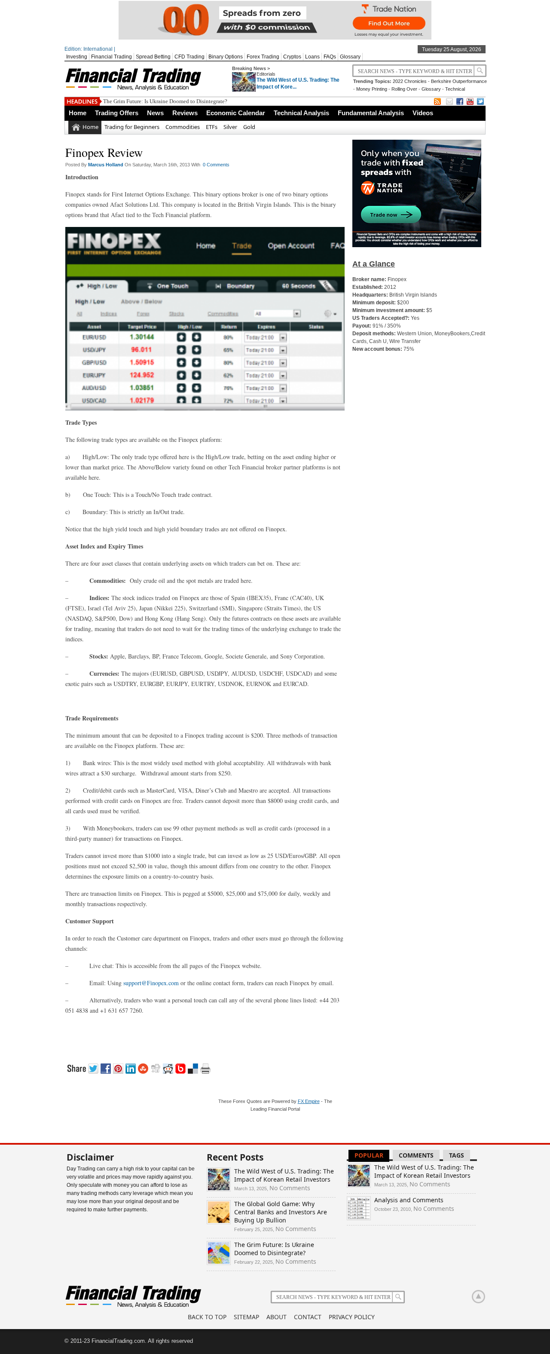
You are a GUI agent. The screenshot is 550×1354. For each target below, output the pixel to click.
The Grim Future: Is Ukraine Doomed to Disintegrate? (165, 101)
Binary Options (225, 57)
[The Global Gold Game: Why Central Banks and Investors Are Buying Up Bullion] (219, 1222)
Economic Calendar (235, 112)
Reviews (185, 112)
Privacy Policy (352, 1317)
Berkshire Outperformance (459, 81)
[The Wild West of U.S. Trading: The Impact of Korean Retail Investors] (219, 1189)
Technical (455, 89)
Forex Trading (263, 57)
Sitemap (246, 1317)
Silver (230, 127)
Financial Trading (111, 57)
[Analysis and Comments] (359, 1218)
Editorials (266, 74)
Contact (307, 1317)
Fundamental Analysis (371, 112)
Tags (456, 1155)
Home (77, 112)
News (155, 112)
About (276, 1317)
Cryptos (292, 57)
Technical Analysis (301, 112)
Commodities (182, 127)
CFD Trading (189, 57)
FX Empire (309, 1101)
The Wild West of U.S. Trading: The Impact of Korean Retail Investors (284, 1175)
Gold (249, 127)
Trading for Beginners (131, 127)
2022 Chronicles (410, 81)
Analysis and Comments (408, 1200)
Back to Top (207, 1317)
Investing (76, 57)
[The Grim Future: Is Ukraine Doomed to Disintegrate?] (219, 1263)
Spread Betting (153, 57)
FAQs (330, 57)
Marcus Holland (106, 164)
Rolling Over (404, 89)
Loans (312, 57)
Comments (416, 1155)
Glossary (350, 57)
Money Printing (371, 89)
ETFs (211, 127)
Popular (368, 1155)
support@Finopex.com (151, 983)
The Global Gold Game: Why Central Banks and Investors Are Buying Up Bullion (280, 1212)
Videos (422, 112)
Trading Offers (116, 112)
